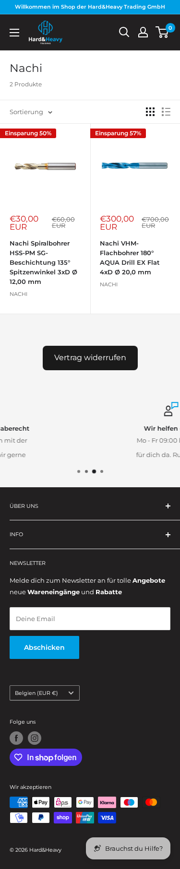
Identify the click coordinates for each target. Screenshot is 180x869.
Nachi (18, 294)
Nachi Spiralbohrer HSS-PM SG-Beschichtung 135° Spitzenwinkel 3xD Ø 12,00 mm (43, 262)
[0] (162, 32)
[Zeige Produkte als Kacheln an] (150, 111)
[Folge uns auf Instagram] (34, 738)
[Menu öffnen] (14, 32)
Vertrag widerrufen (90, 357)
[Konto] (143, 32)
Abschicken (44, 647)
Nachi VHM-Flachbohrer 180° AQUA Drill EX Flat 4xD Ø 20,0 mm (130, 257)
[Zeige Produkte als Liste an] (166, 111)
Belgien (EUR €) (36, 693)
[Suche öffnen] (124, 32)
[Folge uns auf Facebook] (16, 738)
